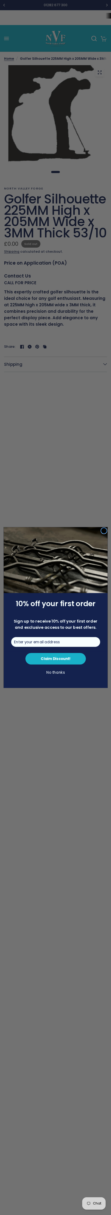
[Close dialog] (103, 530)
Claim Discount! (55, 658)
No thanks (55, 672)
